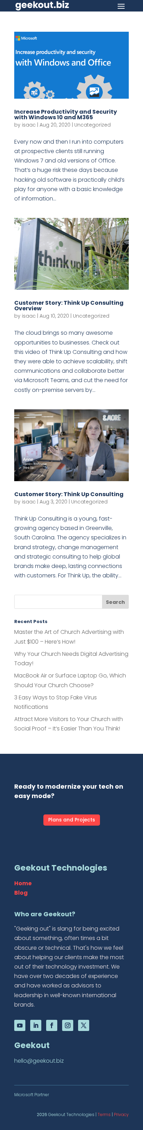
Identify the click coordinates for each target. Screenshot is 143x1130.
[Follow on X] (83, 1025)
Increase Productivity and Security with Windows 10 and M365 (65, 114)
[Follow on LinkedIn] (35, 1025)
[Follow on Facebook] (51, 1025)
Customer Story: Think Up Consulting (69, 494)
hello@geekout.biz (39, 1061)
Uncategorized (92, 124)
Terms (104, 1114)
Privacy (121, 1114)
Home (23, 883)
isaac (29, 124)
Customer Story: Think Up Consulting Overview (69, 305)
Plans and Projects (71, 819)
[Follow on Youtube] (19, 1025)
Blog (21, 893)
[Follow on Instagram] (67, 1025)
